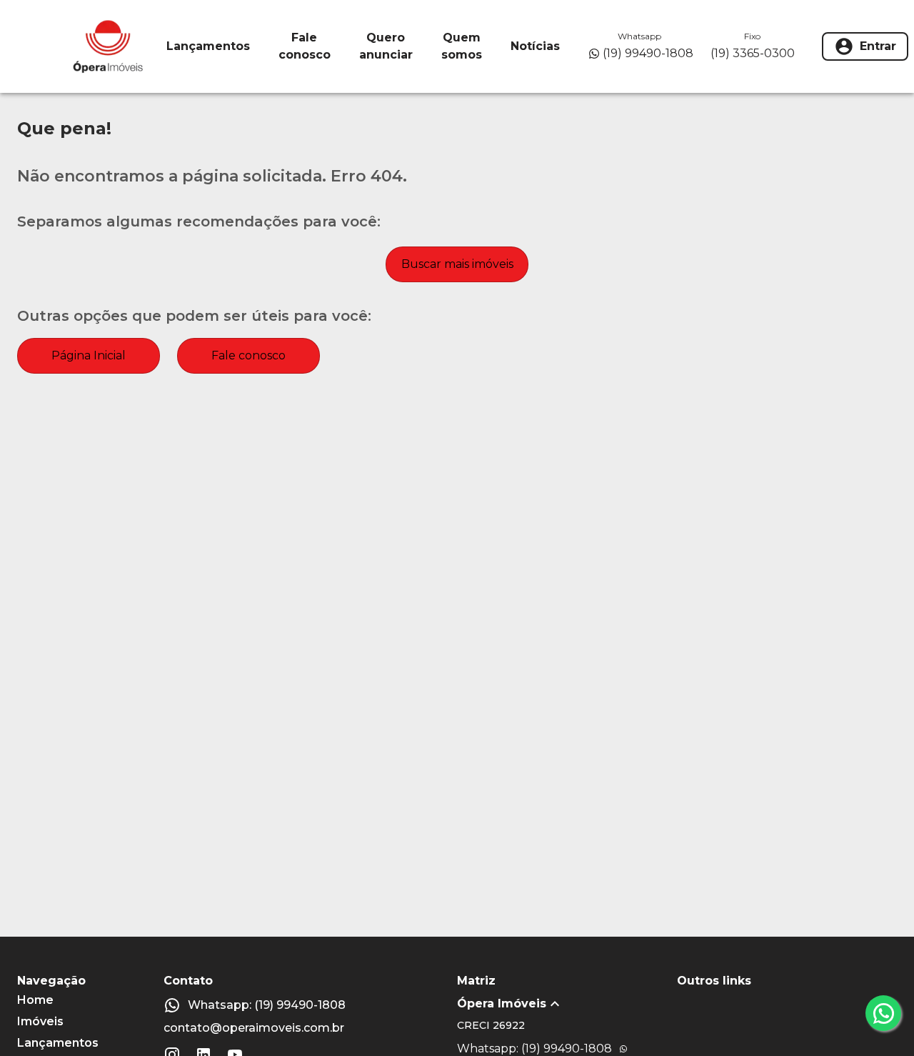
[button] (567, 1004)
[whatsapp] (883, 1013)
